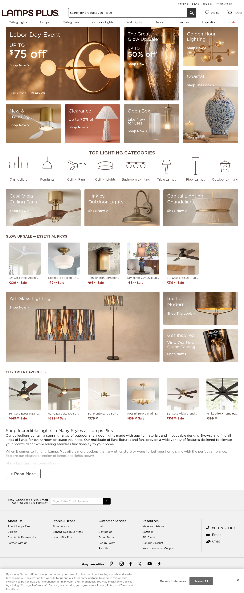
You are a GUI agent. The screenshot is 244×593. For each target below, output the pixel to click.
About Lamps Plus (19, 526)
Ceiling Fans (71, 22)
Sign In (207, 4)
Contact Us (224, 4)
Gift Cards (148, 537)
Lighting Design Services (67, 532)
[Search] (191, 13)
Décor (159, 22)
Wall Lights (134, 22)
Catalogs (147, 532)
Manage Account (152, 543)
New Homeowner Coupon (158, 548)
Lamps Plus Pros (62, 537)
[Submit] (107, 501)
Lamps (44, 22)
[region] (122, 581)
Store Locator (60, 526)
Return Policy (107, 543)
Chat (216, 541)
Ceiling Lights (18, 22)
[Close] (238, 580)
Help (101, 526)
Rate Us (103, 548)
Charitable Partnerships (22, 537)
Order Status (106, 537)
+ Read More (23, 473)
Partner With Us (17, 543)
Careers (12, 532)
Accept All (201, 581)
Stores (183, 4)
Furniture (183, 22)
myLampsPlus (94, 564)
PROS (195, 4)
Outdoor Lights (102, 22)
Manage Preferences (173, 581)
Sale (233, 22)
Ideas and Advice (153, 526)
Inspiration (209, 22)
